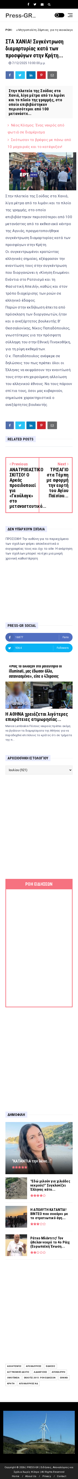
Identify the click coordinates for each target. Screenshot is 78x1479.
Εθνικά (64, 1377)
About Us (30, 1476)
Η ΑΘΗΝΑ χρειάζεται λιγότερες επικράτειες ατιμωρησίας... (36, 716)
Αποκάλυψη (58, 1372)
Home (15, 1476)
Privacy (46, 1476)
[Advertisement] (39, 827)
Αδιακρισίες (40, 1372)
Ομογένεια (13, 1377)
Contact (61, 1476)
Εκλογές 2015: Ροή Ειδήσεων (39, 1377)
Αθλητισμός (14, 1366)
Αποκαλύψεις (33, 1366)
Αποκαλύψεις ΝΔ (28, 1383)
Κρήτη (11, 1383)
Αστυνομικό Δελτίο (18, 1372)
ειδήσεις (50, 1366)
